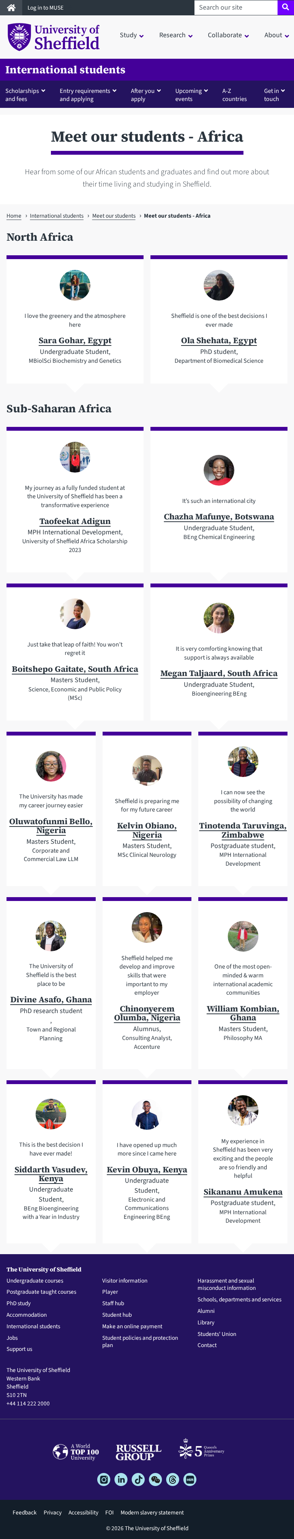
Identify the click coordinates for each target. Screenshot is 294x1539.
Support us (19, 1349)
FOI (109, 1512)
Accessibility (83, 1512)
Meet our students (114, 216)
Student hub (117, 1315)
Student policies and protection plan (140, 1342)
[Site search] (286, 7)
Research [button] (172, 35)
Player (110, 1292)
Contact (207, 1345)
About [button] (273, 35)
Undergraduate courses (35, 1281)
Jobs (12, 1338)
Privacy (53, 1512)
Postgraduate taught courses (41, 1292)
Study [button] (128, 35)
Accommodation (27, 1315)
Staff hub (113, 1304)
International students (65, 69)
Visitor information (124, 1281)
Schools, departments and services (239, 1300)
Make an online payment (132, 1327)
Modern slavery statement (152, 1512)
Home (14, 216)
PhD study (19, 1304)
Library (206, 1323)
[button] (27, 94)
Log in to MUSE (46, 7)
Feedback (25, 1512)
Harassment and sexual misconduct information (227, 1285)
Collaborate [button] (225, 35)
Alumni (206, 1311)
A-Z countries (234, 95)
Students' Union (217, 1334)
